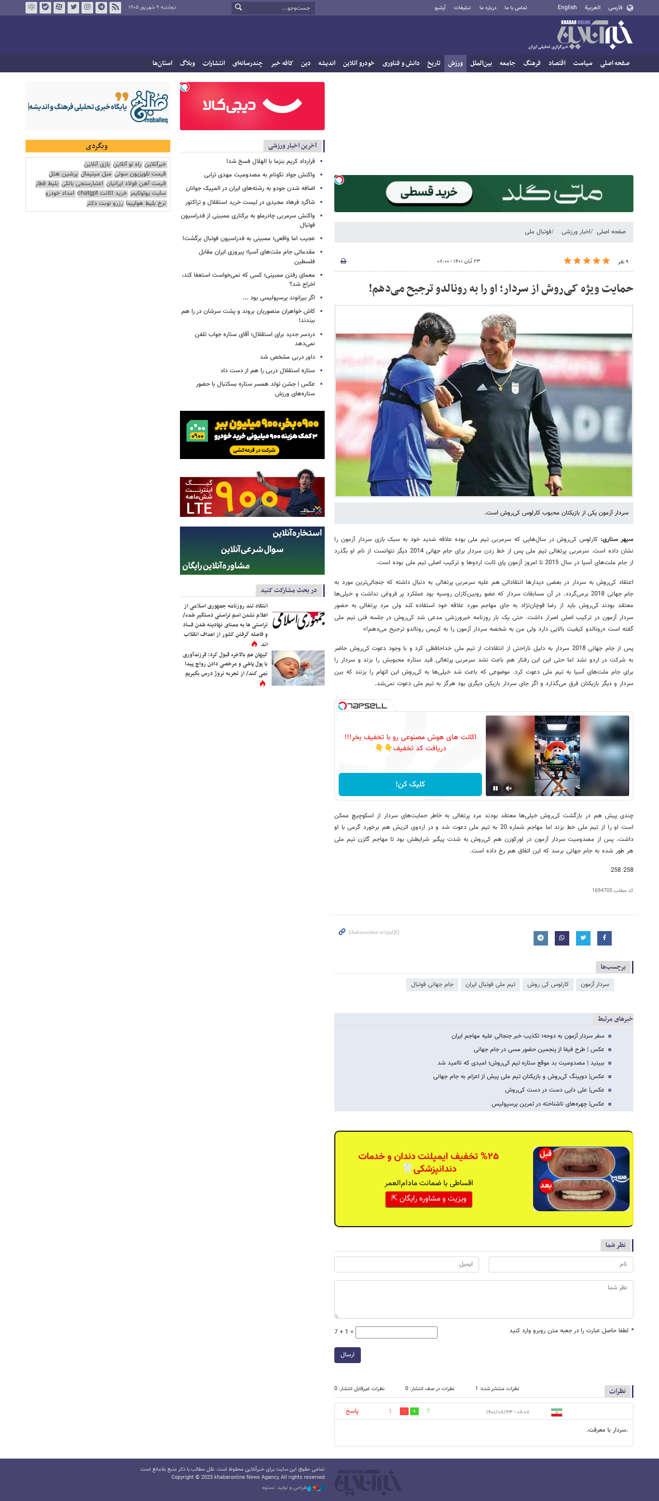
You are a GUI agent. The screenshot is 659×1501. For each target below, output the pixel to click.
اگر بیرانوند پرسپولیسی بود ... (279, 298)
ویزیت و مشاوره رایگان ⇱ (429, 1199)
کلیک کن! (410, 785)
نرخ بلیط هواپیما (146, 203)
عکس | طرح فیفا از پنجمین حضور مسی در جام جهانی (539, 1050)
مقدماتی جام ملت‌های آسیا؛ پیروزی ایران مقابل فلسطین (257, 256)
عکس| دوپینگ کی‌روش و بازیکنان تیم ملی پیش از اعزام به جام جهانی (518, 1077)
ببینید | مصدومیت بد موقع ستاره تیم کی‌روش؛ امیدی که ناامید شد (521, 1063)
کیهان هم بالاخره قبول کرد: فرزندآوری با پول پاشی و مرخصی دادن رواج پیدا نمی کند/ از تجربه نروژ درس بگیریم (225, 664)
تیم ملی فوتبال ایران (490, 984)
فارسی (615, 7)
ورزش (455, 63)
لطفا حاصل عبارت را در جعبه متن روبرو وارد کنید (571, 1331)
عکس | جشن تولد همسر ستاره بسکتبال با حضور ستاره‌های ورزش (255, 388)
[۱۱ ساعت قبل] (298, 619)
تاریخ (433, 63)
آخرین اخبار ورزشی (292, 145)
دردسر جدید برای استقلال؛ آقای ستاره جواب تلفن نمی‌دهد (255, 339)
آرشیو (440, 8)
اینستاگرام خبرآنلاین (87, 8)
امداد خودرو (59, 193)
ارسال (348, 1355)
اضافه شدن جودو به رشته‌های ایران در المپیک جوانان (250, 188)
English (567, 7)
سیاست (582, 63)
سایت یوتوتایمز (148, 193)
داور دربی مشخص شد (287, 357)
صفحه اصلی (615, 63)
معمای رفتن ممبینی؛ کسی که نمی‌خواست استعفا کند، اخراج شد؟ (248, 279)
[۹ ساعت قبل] (298, 668)
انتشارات (214, 63)
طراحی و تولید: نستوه (284, 1488)
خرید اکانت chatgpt (102, 193)
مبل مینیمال (96, 174)
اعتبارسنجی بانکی (82, 184)
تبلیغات (462, 8)
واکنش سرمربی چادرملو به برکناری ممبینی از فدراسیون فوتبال (248, 220)
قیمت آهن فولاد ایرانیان (136, 184)
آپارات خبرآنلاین (59, 8)
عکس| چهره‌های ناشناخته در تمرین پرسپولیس (548, 1104)
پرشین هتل (63, 174)
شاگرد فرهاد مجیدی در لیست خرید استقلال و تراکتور (250, 202)
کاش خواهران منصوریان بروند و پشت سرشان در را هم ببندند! (248, 316)
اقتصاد (557, 63)
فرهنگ (532, 63)
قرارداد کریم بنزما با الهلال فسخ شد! (270, 161)
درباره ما (488, 8)
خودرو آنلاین (359, 63)
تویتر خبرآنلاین (73, 8)
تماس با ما (516, 8)
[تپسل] (339, 180)
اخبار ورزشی (576, 232)
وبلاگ (187, 63)
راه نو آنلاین (127, 164)
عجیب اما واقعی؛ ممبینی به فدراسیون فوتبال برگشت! (248, 238)
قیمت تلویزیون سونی (140, 174)
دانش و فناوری (401, 63)
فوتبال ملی (538, 232)
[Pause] (495, 788)
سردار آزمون (595, 984)
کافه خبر (282, 63)
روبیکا (31, 8)
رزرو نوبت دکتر (104, 203)
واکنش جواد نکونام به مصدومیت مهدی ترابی (259, 175)
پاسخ (352, 1411)
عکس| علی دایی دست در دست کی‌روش (554, 1090)
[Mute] (509, 788)
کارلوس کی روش (548, 984)
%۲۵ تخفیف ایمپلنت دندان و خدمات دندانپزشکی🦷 (428, 1163)
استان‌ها (162, 63)
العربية (593, 7)
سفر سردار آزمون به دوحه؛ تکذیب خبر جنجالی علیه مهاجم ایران (528, 1036)
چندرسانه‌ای (248, 63)
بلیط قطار (46, 184)
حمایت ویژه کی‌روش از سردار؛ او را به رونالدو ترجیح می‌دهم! (501, 288)
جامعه (508, 63)
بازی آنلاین (97, 164)
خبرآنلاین (580, 35)
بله (45, 8)
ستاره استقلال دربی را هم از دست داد (267, 371)
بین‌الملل (481, 63)
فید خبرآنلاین (115, 8)
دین (306, 63)
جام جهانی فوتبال (432, 984)
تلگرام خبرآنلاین (101, 8)
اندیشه (326, 63)
